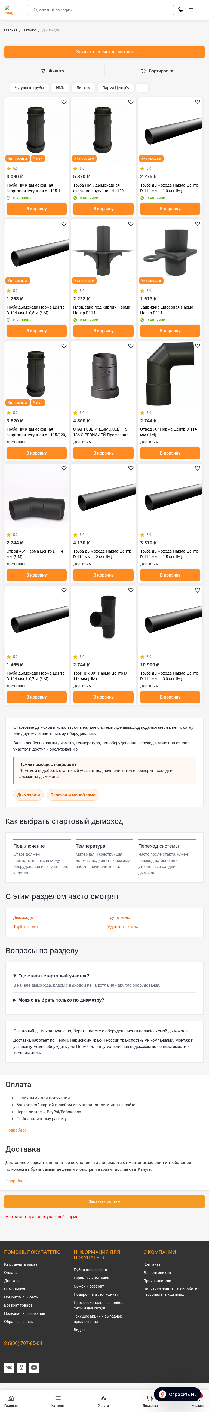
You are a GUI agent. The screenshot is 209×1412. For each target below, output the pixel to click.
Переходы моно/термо (73, 794)
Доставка (13, 1281)
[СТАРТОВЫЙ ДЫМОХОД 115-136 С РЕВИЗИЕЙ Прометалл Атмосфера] (103, 373)
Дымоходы (28, 794)
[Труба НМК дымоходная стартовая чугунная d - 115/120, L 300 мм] (36, 373)
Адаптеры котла (123, 926)
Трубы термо (25, 926)
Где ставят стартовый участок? (53, 975)
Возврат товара (18, 1305)
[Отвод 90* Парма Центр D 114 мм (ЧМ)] (170, 373)
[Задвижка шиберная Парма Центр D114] (170, 251)
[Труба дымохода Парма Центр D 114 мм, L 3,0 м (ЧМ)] (170, 618)
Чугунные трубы (29, 88)
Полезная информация (24, 1313)
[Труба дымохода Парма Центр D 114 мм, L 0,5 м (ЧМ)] (36, 251)
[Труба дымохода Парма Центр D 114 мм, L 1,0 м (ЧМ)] (170, 129)
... (142, 88)
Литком (83, 88)
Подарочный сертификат (96, 1294)
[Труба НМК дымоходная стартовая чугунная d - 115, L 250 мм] (36, 129)
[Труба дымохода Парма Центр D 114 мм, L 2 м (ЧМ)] (103, 496)
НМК (60, 88)
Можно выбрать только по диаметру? (61, 1000)
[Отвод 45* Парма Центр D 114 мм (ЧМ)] (36, 496)
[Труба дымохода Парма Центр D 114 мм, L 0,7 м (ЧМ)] (36, 618)
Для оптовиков (157, 1272)
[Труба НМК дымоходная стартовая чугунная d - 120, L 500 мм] (103, 129)
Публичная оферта (90, 1270)
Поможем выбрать (21, 1297)
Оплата (10, 1272)
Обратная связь (18, 1321)
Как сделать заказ (20, 1264)
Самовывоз (14, 1289)
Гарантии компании (91, 1278)
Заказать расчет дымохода (104, 51)
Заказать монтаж (105, 1201)
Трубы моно (119, 917)
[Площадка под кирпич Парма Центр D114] (103, 251)
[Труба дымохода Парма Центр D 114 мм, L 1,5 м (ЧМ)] (170, 496)
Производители (157, 1281)
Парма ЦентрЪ (115, 88)
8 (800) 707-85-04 (23, 1343)
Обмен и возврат (89, 1286)
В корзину (36, 208)
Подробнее (16, 1130)
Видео (79, 1330)
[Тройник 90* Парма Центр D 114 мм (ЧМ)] (103, 618)
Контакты (152, 1264)
